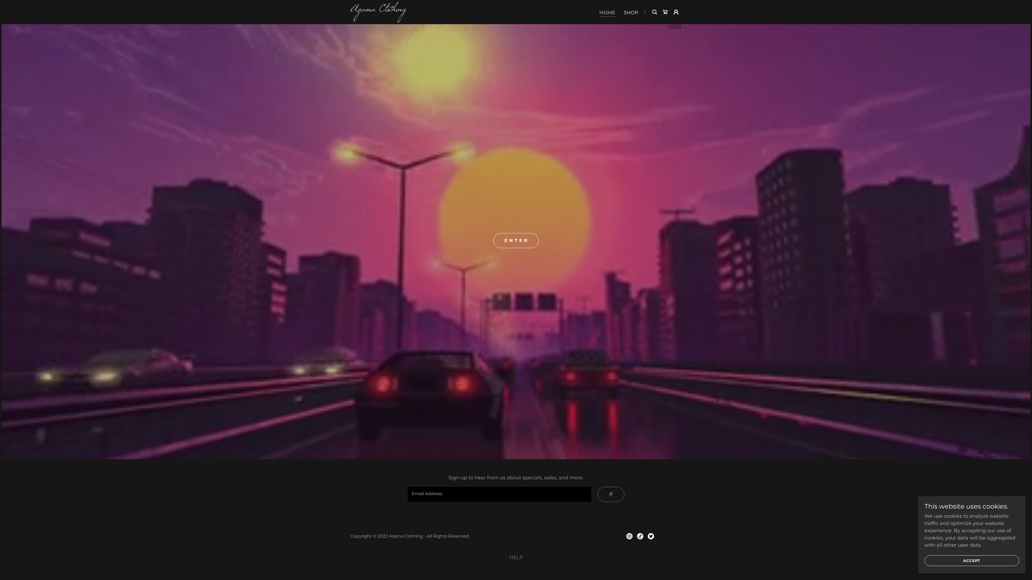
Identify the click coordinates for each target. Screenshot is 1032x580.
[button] (676, 12)
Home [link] (607, 13)
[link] (408, 10)
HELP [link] (516, 557)
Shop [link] (631, 13)
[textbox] (499, 494)
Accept (971, 560)
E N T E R (516, 240)
